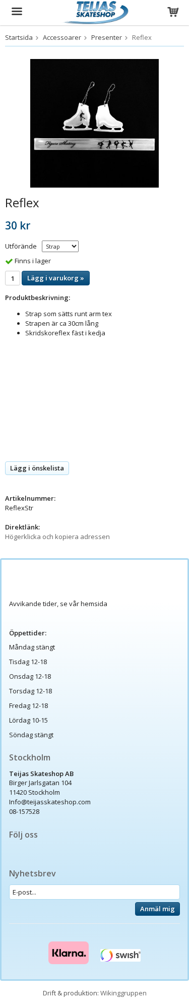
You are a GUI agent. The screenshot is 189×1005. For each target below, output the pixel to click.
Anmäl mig (157, 908)
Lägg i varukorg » (55, 277)
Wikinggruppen (123, 992)
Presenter (106, 37)
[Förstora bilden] (94, 122)
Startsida (19, 37)
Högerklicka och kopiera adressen (57, 536)
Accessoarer (62, 37)
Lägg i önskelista (37, 467)
